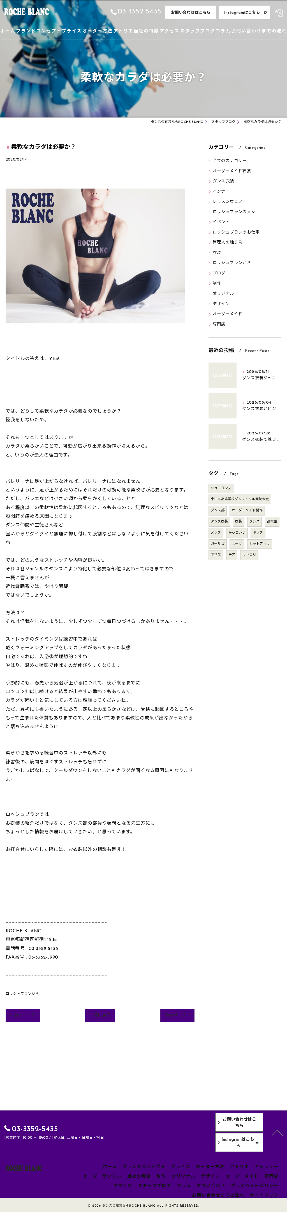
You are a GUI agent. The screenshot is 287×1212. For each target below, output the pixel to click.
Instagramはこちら (242, 13)
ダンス (254, 521)
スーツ (237, 544)
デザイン (221, 304)
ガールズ (217, 544)
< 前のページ (22, 1015)
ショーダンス (221, 488)
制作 (217, 284)
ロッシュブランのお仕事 (236, 232)
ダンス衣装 (223, 181)
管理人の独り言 (227, 243)
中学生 (216, 555)
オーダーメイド (227, 314)
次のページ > (177, 1015)
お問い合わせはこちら (191, 13)
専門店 (219, 325)
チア (231, 555)
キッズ (258, 533)
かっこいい (237, 533)
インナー (221, 192)
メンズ (216, 533)
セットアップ (259, 544)
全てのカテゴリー (230, 161)
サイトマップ (264, 1196)
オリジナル (223, 294)
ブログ (219, 273)
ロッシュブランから (22, 994)
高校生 (272, 521)
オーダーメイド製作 (247, 510)
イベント (221, 222)
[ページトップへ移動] (277, 1132)
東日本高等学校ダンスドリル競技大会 (240, 499)
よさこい (249, 555)
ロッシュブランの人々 (234, 212)
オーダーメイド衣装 (232, 171)
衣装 (217, 253)
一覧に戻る (100, 1015)
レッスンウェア (227, 202)
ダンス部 (217, 510)
